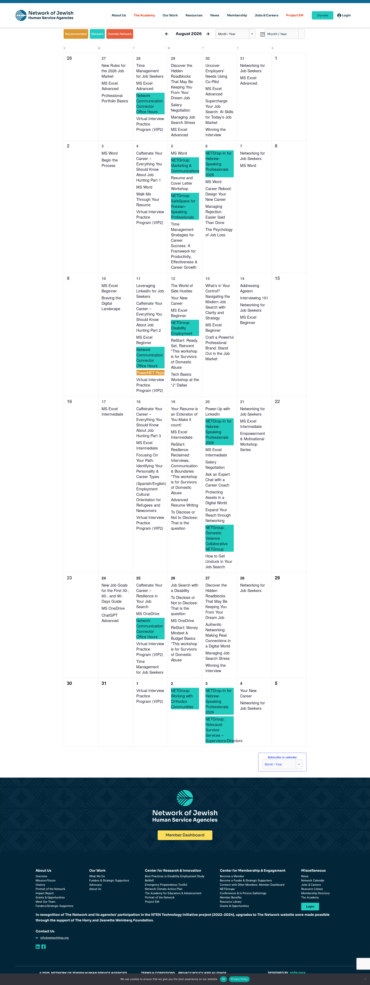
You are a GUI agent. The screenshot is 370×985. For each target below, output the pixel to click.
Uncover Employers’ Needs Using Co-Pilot (216, 73)
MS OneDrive (113, 608)
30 (207, 58)
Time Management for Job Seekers (149, 70)
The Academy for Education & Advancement (173, 893)
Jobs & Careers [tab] (266, 15)
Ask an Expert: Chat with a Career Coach (218, 479)
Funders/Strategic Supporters (54, 906)
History (40, 884)
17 (104, 401)
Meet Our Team (45, 901)
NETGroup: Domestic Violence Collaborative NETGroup (216, 538)
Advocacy (95, 884)
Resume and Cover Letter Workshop (182, 183)
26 (173, 578)
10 (104, 278)
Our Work (97, 871)
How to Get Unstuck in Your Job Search (218, 561)
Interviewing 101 (254, 298)
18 (138, 401)
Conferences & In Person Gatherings (243, 893)
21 (242, 401)
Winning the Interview (215, 131)
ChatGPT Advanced (110, 617)
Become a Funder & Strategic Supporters (246, 880)
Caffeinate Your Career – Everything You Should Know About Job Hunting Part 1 (149, 166)
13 (207, 278)
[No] (365, 979)
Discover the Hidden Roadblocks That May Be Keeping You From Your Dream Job (182, 81)
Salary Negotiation (180, 107)
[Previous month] (166, 34)
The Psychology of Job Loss (219, 231)
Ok (223, 979)
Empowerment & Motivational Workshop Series (252, 441)
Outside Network (120, 34)
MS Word (110, 153)
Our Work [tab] (170, 15)
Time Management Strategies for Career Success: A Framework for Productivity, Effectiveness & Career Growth (184, 245)
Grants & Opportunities (50, 897)
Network (97, 34)
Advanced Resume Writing (184, 502)
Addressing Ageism (249, 288)
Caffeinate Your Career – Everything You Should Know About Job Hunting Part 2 (149, 316)
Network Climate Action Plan (163, 889)
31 (242, 58)
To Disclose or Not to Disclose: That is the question (184, 520)
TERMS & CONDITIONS (158, 973)
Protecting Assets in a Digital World (216, 497)
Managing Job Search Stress (183, 119)
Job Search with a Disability (184, 587)
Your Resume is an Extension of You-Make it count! (184, 417)
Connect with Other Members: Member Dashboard (252, 884)
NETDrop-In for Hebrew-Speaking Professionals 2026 (218, 163)
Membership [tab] (237, 15)
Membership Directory (315, 893)
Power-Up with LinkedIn (217, 411)
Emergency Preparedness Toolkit (166, 884)
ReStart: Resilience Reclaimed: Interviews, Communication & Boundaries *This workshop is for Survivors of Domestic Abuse (184, 468)
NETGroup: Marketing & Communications (185, 165)
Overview (41, 876)
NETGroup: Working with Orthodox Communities (182, 698)
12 (173, 278)
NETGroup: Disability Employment (181, 328)
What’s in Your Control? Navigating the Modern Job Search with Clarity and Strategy (217, 302)
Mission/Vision (46, 880)
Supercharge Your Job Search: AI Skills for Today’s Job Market (219, 111)
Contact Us (45, 931)
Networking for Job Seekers (252, 67)
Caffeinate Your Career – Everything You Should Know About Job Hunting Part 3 (149, 422)
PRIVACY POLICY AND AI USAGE (202, 973)
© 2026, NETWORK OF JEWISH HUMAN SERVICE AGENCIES (83, 973)
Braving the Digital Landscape (111, 303)
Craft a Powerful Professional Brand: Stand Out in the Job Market (219, 347)
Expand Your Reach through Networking (218, 515)
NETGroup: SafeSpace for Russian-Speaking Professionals (183, 206)
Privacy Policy (239, 979)
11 (138, 278)
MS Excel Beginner (110, 288)
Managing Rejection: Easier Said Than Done (215, 214)
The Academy (144, 15)
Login (310, 906)
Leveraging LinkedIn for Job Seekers (150, 291)
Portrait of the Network (50, 889)
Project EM (294, 15)
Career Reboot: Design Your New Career (218, 194)
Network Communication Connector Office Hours (149, 103)
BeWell (149, 880)
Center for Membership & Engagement (252, 871)
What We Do (97, 876)
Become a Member (232, 876)
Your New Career (179, 300)
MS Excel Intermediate (112, 411)
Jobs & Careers (311, 884)
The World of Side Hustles (182, 288)
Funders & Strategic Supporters (109, 880)
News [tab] (214, 15)
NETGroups (227, 889)
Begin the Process (110, 162)
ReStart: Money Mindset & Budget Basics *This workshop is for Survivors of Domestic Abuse (184, 644)
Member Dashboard (185, 835)
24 (104, 578)
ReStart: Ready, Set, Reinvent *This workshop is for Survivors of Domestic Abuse (184, 353)
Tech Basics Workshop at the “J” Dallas (185, 379)
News (305, 876)
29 (173, 58)
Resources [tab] (194, 15)
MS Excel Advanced (110, 85)
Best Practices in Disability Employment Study (174, 876)
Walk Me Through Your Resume (147, 199)
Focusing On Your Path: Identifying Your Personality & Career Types (149, 465)
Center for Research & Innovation (173, 871)
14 (242, 278)
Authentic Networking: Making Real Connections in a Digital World (218, 635)
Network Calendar (312, 880)
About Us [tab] (119, 15)
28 (138, 58)
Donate (322, 15)
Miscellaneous (313, 871)
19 (173, 401)
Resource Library (230, 901)
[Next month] (208, 34)
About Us (43, 871)
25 (138, 578)
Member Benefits (231, 897)
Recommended (76, 34)
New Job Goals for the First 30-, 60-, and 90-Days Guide (115, 593)
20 (207, 401)
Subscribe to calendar (282, 757)
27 (104, 58)
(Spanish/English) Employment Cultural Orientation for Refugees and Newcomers (151, 497)
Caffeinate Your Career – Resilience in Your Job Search (149, 595)
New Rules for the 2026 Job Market (114, 70)
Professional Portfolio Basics (115, 98)
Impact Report (45, 893)
